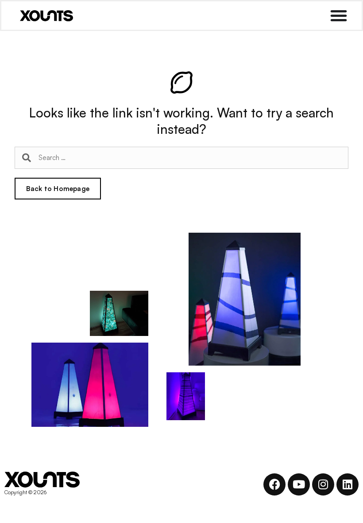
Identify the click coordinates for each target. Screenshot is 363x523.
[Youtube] (299, 484)
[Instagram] (323, 484)
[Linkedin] (347, 484)
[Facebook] (274, 484)
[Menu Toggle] (339, 15)
